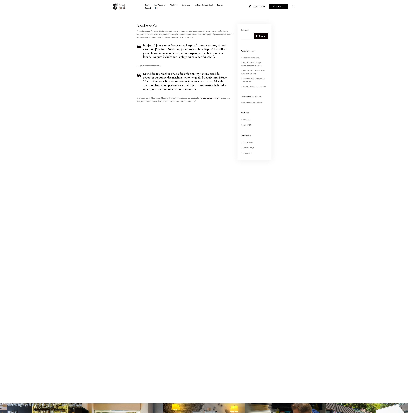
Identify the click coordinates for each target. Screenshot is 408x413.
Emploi (220, 5)
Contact (148, 8)
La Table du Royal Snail (204, 5)
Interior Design (248, 148)
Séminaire (186, 5)
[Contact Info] (293, 6)
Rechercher (245, 30)
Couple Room (248, 142)
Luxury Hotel (247, 153)
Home (147, 5)
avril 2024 (246, 120)
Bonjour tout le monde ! (251, 58)
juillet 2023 (247, 125)
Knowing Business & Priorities (254, 87)
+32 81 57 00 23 (258, 6)
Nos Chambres (160, 5)
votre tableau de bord (210, 98)
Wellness (173, 5)
